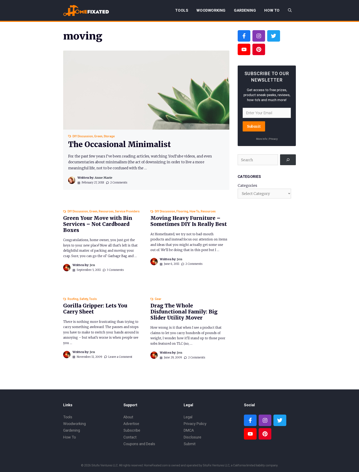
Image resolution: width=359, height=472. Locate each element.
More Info (261, 139)
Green (98, 136)
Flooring (182, 211)
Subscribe (131, 430)
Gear (158, 299)
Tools (181, 10)
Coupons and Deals (139, 444)
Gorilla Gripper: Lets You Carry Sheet (95, 308)
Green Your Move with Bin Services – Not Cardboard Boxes (97, 224)
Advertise (131, 423)
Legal (188, 417)
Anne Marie (103, 178)
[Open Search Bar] (290, 10)
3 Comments (115, 270)
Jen (92, 265)
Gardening (245, 10)
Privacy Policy (195, 423)
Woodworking (211, 10)
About (128, 417)
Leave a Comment (120, 357)
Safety (84, 299)
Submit (254, 126)
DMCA (189, 430)
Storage (109, 136)
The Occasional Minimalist (119, 144)
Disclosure (192, 437)
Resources (106, 211)
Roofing (73, 299)
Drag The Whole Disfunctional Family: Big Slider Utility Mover (184, 311)
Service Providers (127, 211)
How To (272, 10)
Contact (129, 437)
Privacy (273, 139)
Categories (247, 185)
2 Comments (118, 182)
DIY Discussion (83, 136)
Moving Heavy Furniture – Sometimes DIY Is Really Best (188, 221)
